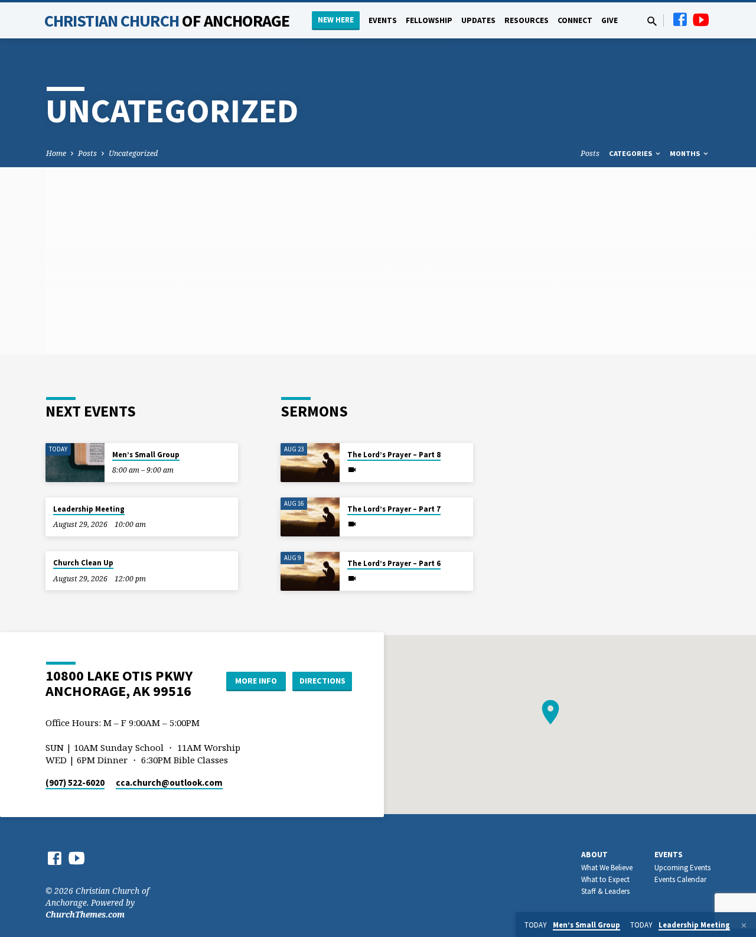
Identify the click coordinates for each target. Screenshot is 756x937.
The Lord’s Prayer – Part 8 (394, 455)
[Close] (744, 925)
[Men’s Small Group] (75, 463)
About (594, 855)
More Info (256, 680)
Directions (322, 680)
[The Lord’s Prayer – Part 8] (310, 463)
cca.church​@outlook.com (169, 782)
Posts (87, 153)
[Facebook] (680, 19)
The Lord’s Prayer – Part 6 (394, 563)
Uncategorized (133, 153)
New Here (336, 20)
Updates (478, 20)
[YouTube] (701, 19)
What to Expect (605, 879)
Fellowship (429, 20)
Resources (526, 20)
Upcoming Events (682, 868)
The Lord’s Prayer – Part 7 (394, 509)
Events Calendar (680, 879)
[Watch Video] (352, 469)
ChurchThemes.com (85, 914)
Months (686, 153)
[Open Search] (652, 21)
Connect (575, 20)
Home (56, 153)
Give (609, 20)
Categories (631, 153)
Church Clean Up (83, 563)
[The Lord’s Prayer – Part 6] (310, 571)
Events (383, 20)
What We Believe (607, 868)
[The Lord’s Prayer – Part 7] (310, 517)
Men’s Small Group (146, 455)
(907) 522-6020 (75, 782)
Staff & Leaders (605, 891)
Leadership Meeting (89, 509)
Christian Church (167, 20)
